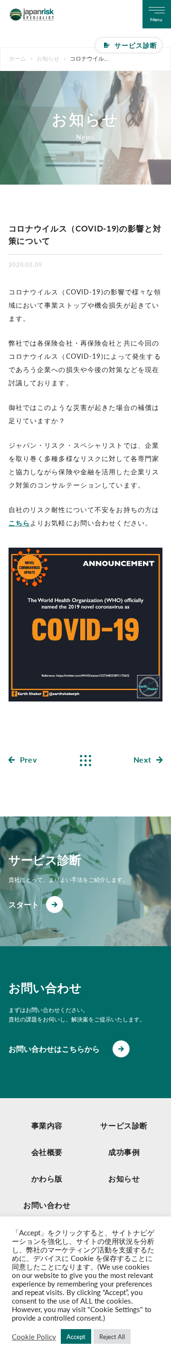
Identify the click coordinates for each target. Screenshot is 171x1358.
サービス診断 (136, 45)
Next (142, 759)
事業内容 (47, 1125)
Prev (28, 759)
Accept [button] (76, 1336)
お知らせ (124, 1178)
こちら (19, 522)
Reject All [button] (112, 1336)
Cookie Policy (34, 1336)
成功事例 (124, 1151)
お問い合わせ (47, 1204)
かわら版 (47, 1178)
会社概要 (47, 1151)
